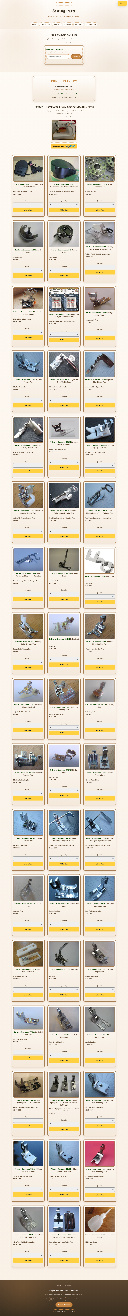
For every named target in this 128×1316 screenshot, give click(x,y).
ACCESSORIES (91, 24)
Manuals (62, 1299)
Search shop (76, 57)
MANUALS (57, 24)
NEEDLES (67, 24)
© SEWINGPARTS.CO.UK (64, 1311)
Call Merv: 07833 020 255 (59, 97)
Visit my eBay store (64, 1305)
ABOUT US (78, 24)
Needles (71, 1299)
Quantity (28, 201)
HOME (34, 24)
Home (47, 1299)
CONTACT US (45, 24)
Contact (55, 1299)
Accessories (79, 1299)
